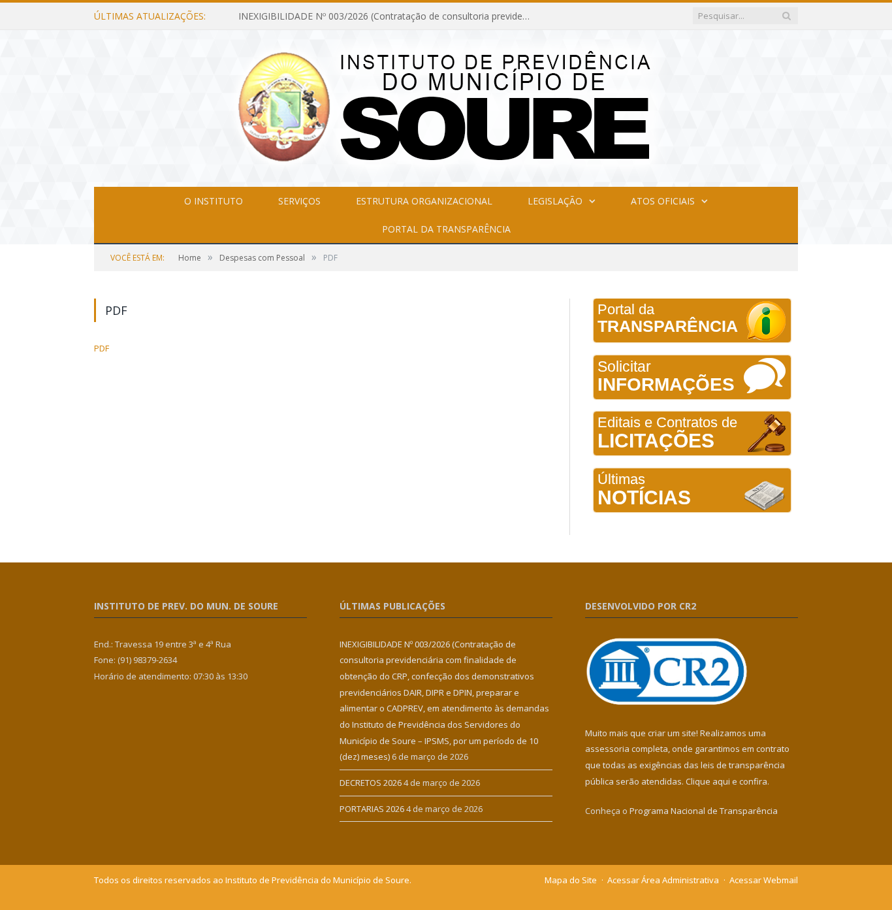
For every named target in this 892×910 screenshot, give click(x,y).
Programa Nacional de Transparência (703, 811)
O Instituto (213, 201)
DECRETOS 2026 (371, 782)
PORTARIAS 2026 (372, 809)
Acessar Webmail (763, 880)
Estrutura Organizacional (424, 201)
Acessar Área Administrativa (663, 880)
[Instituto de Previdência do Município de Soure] (446, 105)
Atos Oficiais (663, 201)
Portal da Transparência (446, 229)
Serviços (299, 201)
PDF (101, 348)
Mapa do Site (571, 880)
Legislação (555, 201)
